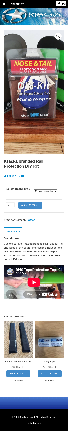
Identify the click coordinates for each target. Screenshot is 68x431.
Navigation (18, 3)
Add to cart (30, 205)
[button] (58, 36)
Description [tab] (13, 230)
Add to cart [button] (18, 373)
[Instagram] (63, 3)
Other (31, 219)
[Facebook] (58, 3)
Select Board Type (18, 188)
